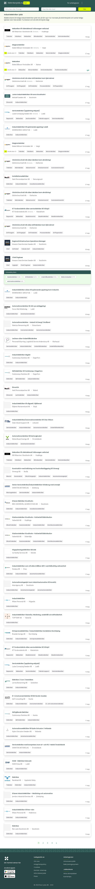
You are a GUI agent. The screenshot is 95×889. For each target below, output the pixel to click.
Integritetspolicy (40, 864)
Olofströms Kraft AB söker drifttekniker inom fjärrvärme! (33, 78)
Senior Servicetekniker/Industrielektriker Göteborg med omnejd (36, 485)
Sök (84, 9)
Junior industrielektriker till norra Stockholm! (28, 94)
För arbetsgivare (73, 3)
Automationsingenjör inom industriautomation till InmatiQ (34, 582)
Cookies (37, 867)
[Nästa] (56, 843)
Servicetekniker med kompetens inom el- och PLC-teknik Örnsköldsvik (38, 745)
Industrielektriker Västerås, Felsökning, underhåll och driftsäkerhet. (37, 615)
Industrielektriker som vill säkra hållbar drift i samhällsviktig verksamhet (39, 566)
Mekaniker (16, 61)
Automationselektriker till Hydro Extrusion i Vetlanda (31, 728)
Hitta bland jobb (40, 873)
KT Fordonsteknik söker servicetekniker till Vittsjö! (30, 209)
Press (36, 876)
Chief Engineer (17, 257)
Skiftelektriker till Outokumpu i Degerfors (27, 371)
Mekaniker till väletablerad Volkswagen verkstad (30, 29)
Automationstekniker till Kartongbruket (27, 436)
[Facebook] (13, 885)
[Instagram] (5, 885)
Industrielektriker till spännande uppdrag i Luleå (30, 127)
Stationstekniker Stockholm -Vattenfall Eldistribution (32, 517)
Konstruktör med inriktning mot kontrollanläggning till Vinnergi (35, 468)
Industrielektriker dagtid (21, 355)
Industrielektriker (18, 598)
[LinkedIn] (9, 885)
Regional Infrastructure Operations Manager (29, 241)
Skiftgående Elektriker (20, 712)
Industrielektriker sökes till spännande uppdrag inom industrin (35, 290)
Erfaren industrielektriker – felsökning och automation (32, 793)
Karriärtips (67, 877)
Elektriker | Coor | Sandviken (22, 680)
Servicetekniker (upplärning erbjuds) (26, 111)
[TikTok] (16, 885)
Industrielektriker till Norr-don (23, 810)
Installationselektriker (20, 176)
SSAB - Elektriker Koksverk (21, 761)
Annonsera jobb (69, 861)
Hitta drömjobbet (70, 873)
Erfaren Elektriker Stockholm (22, 501)
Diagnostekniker (18, 45)
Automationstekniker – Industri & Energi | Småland (31, 322)
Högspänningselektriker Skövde (24, 550)
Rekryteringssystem (70, 864)
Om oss (37, 861)
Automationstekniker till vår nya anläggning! (29, 306)
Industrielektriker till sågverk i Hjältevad (27, 403)
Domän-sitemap (40, 870)
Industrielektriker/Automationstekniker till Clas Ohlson (32, 420)
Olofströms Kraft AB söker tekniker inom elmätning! (31, 160)
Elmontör (15, 387)
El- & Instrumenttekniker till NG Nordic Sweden (29, 696)
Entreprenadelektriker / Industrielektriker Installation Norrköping (36, 631)
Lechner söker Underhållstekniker (24, 338)
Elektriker (15, 777)
